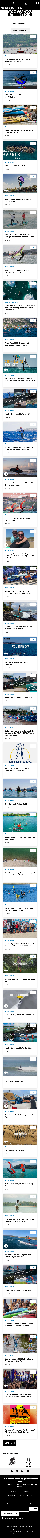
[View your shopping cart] (25, 3)
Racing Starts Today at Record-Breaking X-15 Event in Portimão (20, 1185)
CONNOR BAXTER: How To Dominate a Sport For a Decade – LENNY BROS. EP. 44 (19, 1395)
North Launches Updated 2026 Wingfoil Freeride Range (19, 200)
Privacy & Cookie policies (18, 1518)
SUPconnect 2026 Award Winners (17, 166)
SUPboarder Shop (8, 1529)
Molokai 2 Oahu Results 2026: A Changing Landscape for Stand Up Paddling (19, 448)
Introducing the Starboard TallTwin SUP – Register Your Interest (19, 484)
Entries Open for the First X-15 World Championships (17, 519)
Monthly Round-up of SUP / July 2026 (18, 414)
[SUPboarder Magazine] (11, 8)
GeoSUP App (29, 1531)
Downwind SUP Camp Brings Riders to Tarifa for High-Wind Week (18, 1256)
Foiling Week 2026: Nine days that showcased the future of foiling (17, 344)
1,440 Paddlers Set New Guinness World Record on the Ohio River (19, 60)
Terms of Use (33, 1529)
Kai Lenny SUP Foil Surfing (14, 1081)
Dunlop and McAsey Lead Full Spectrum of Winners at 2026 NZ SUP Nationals (20, 1431)
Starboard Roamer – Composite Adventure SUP (20, 980)
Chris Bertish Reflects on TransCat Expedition (16, 663)
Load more (10, 1443)
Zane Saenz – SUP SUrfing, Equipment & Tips (19, 1116)
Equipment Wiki (26, 1491)
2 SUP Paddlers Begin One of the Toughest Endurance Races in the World (20, 874)
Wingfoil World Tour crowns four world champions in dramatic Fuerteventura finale (20, 380)
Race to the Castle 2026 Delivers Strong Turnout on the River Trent (19, 1360)
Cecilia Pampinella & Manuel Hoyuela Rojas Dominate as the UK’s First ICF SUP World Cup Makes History (19, 733)
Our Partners (11, 1531)
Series (24, 1495)
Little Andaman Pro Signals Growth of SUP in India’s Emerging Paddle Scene (20, 1220)
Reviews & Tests (13, 1495)
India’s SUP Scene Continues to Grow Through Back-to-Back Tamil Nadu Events (19, 236)
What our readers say (20, 1533)
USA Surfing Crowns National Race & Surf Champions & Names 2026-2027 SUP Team (20, 945)
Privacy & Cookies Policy (13, 1526)
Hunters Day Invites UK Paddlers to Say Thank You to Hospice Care (18, 769)
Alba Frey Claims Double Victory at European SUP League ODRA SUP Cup (18, 592)
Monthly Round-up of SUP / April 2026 (18, 1290)
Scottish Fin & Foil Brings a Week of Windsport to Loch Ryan (17, 271)
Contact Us (30, 1526)
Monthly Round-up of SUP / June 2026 (18, 698)
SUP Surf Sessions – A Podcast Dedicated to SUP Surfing (19, 96)
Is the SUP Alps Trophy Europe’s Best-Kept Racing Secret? (20, 838)
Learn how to (13, 1491)
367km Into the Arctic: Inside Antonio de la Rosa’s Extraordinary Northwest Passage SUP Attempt (20, 308)
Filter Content (18, 30)
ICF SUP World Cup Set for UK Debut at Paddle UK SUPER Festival (19, 909)
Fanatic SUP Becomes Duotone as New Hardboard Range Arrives (18, 628)
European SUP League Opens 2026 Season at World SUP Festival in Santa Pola (20, 1325)
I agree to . (16, 1518)
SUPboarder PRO (20, 1531)
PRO (30, 1495)
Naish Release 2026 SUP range (15, 1150)
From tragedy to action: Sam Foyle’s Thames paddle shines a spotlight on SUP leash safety (19, 556)
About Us (24, 1526)
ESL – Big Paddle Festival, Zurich (16, 804)
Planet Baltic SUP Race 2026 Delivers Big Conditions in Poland (19, 131)
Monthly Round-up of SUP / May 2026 (18, 1048)
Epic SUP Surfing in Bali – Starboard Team (19, 1015)
